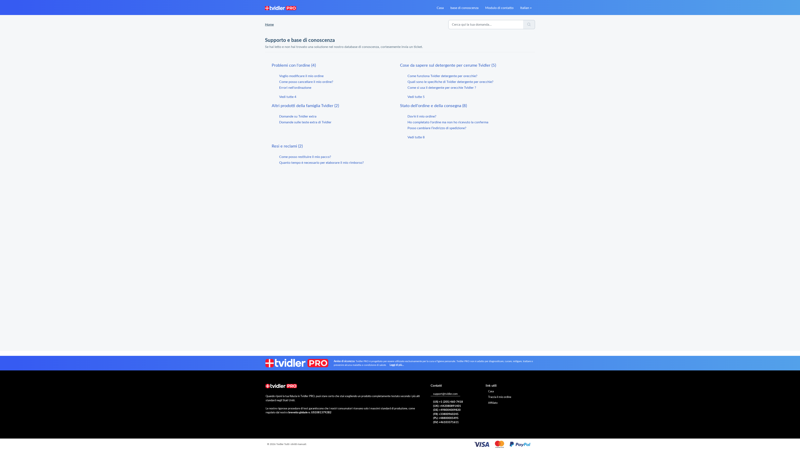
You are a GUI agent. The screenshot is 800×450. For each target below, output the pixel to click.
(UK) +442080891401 (447, 406)
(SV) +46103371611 (446, 422)
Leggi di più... (397, 365)
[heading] (336, 65)
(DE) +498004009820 (447, 410)
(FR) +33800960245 (446, 414)
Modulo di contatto (499, 8)
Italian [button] (524, 8)
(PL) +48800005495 (446, 418)
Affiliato (493, 403)
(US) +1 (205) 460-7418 (448, 402)
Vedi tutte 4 (287, 97)
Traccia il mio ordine (499, 397)
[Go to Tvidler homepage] (280, 7)
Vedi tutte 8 (416, 137)
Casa (440, 8)
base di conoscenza (464, 8)
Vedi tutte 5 (416, 97)
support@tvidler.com (445, 394)
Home (269, 24)
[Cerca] (529, 24)
